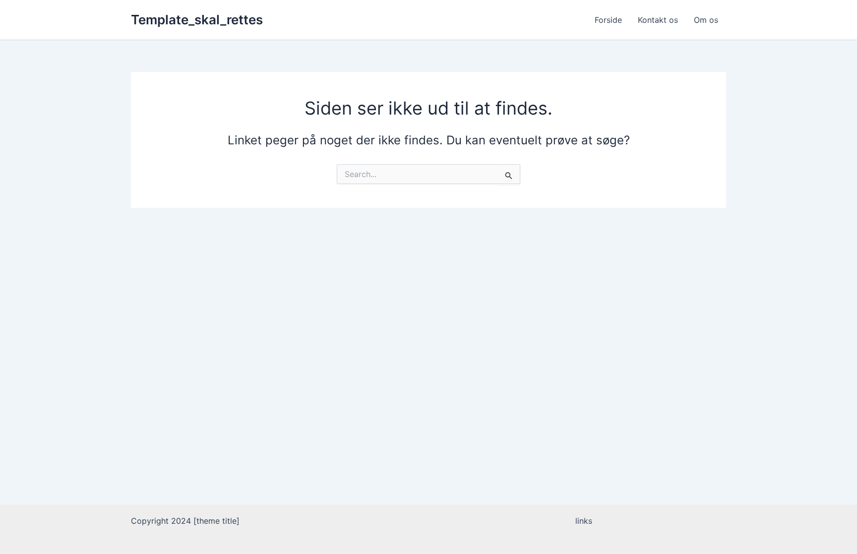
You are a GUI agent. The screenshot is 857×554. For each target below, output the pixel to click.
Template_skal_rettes (197, 19)
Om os (706, 20)
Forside (608, 20)
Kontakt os (658, 20)
